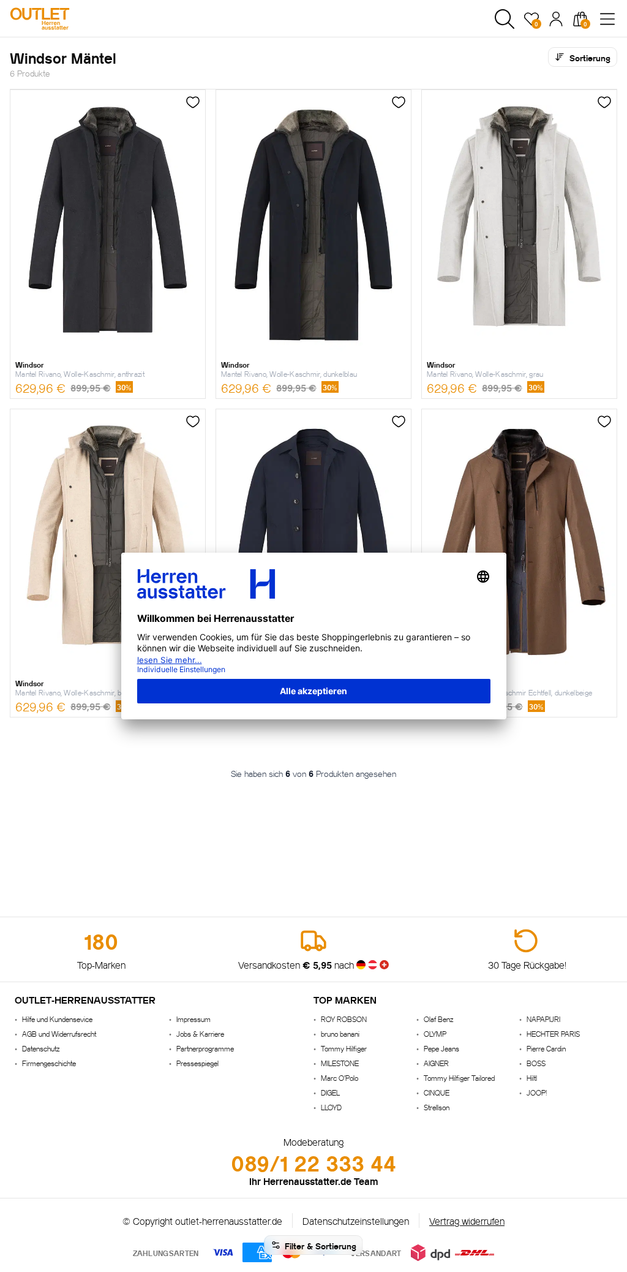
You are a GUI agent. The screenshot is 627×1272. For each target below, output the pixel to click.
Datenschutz (40, 1048)
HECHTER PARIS (553, 1033)
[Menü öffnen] (607, 19)
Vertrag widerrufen (467, 1220)
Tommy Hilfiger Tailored (459, 1077)
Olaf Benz (438, 1018)
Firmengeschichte (49, 1062)
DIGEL (330, 1092)
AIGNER (436, 1062)
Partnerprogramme (205, 1048)
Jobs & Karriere (200, 1033)
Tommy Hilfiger (344, 1048)
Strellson (436, 1107)
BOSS (536, 1062)
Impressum (193, 1018)
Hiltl (532, 1077)
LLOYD (331, 1107)
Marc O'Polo (339, 1077)
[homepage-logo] (75, 18)
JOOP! (537, 1092)
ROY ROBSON (344, 1018)
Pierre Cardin (546, 1048)
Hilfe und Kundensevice (57, 1018)
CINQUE (436, 1092)
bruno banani (340, 1033)
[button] (504, 19)
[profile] (556, 19)
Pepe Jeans (441, 1048)
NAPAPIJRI (543, 1018)
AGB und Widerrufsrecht (59, 1033)
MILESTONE (340, 1062)
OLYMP (435, 1033)
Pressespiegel (197, 1062)
